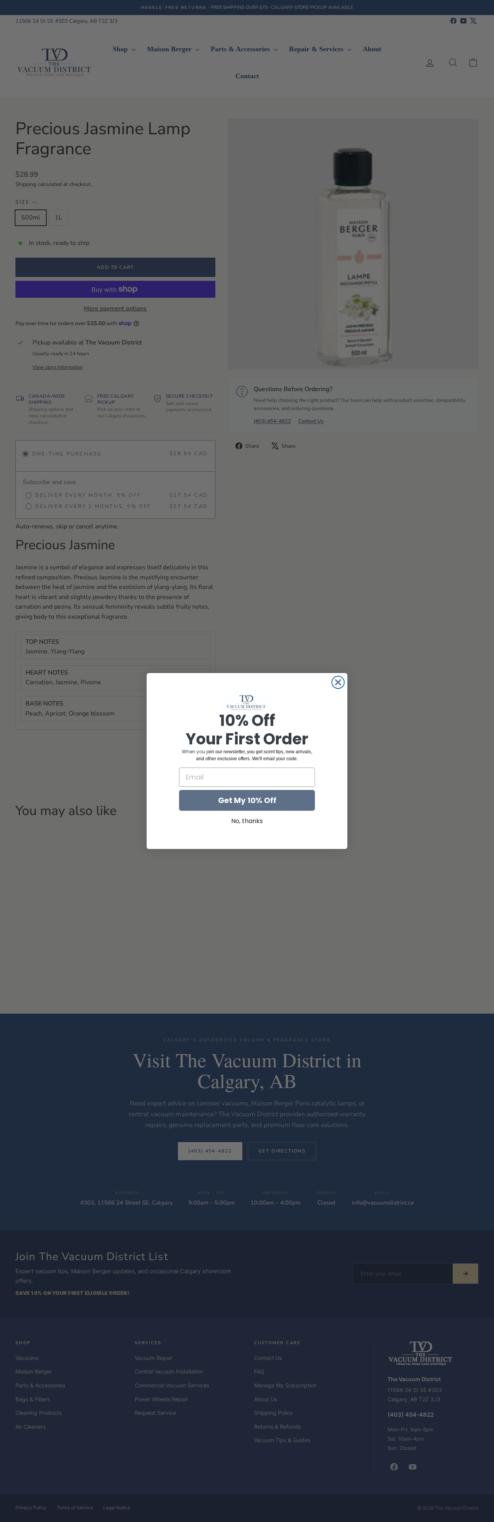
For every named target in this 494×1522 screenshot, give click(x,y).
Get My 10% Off (247, 800)
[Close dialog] (338, 682)
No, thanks (247, 821)
